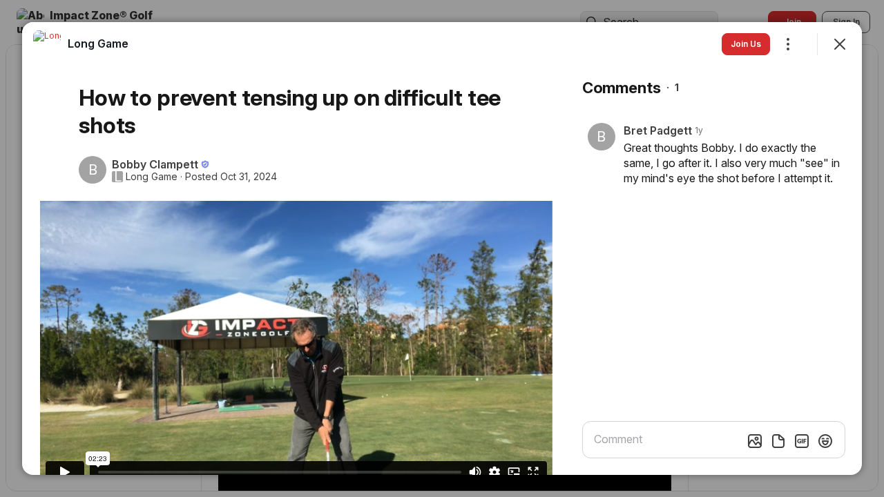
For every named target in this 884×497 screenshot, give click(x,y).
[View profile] (47, 44)
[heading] (98, 43)
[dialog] (442, 248)
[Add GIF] (802, 441)
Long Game (151, 176)
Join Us (746, 44)
